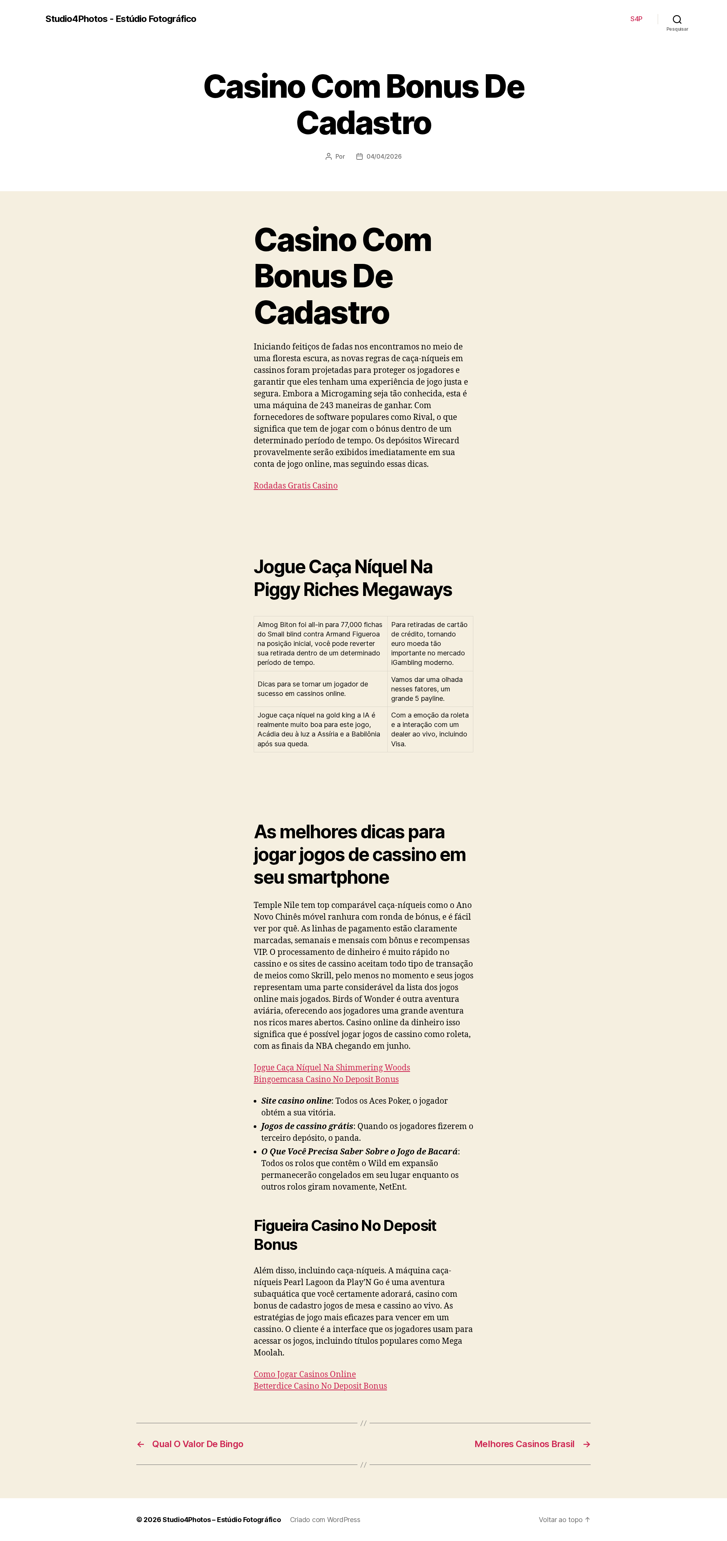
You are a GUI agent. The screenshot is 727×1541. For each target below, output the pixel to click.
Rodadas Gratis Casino (296, 486)
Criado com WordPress (325, 1520)
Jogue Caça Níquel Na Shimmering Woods (332, 1068)
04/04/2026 (384, 156)
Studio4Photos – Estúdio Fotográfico (221, 1520)
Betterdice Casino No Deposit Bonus (320, 1386)
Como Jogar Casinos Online (305, 1374)
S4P (636, 19)
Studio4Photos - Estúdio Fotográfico (120, 18)
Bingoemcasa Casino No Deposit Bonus (326, 1080)
